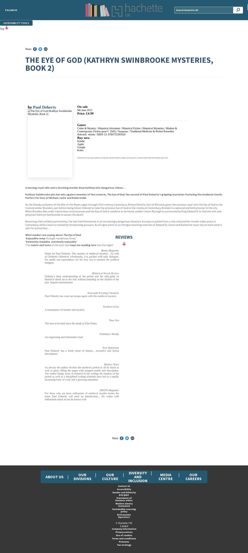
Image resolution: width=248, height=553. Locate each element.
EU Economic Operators (124, 516)
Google (81, 147)
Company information (124, 528)
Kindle (81, 141)
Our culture (110, 477)
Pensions (124, 541)
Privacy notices (124, 532)
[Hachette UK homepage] (124, 10)
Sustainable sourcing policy (124, 510)
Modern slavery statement (124, 504)
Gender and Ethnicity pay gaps (124, 493)
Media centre (166, 477)
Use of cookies (124, 535)
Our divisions (82, 477)
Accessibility (124, 489)
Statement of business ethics (124, 499)
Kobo (80, 150)
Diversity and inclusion (137, 477)
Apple (80, 144)
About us (54, 477)
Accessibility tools (16, 23)
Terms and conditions (124, 538)
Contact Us (124, 486)
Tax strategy (124, 544)
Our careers (193, 477)
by (30, 107)
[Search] (238, 10)
